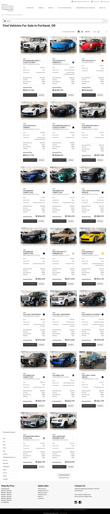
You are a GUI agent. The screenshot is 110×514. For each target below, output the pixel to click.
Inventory (30, 7)
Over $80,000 (5, 502)
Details (41, 95)
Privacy (61, 513)
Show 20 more (64, 475)
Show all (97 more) (64, 477)
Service (50, 7)
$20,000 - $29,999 (6, 490)
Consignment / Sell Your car (85, 7)
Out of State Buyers (64, 7)
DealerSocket (61, 509)
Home (2, 14)
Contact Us (41, 498)
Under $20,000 (5, 488)
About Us (102, 7)
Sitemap (65, 513)
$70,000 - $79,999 (6, 500)
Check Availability (30, 95)
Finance (41, 7)
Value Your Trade (42, 492)
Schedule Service (42, 494)
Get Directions (79, 490)
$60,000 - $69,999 (6, 498)
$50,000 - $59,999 (6, 496)
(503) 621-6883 (82, 494)
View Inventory (42, 488)
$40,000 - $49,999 (6, 494)
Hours (89, 494)
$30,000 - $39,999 (6, 492)
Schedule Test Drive (43, 490)
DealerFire (51, 509)
